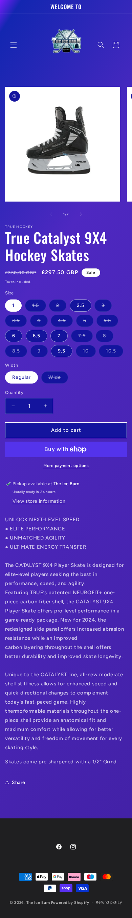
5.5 (111, 322)
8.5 (19, 352)
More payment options (66, 465)
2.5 (80, 305)
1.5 (39, 307)
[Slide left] (51, 214)
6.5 (36, 336)
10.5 (114, 352)
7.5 (85, 337)
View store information (39, 501)
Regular (21, 377)
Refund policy (109, 902)
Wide (58, 379)
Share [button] (18, 782)
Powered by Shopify (70, 902)
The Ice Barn (38, 902)
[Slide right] (80, 214)
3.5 (19, 322)
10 (89, 352)
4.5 (65, 322)
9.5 (61, 351)
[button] (13, 44)
